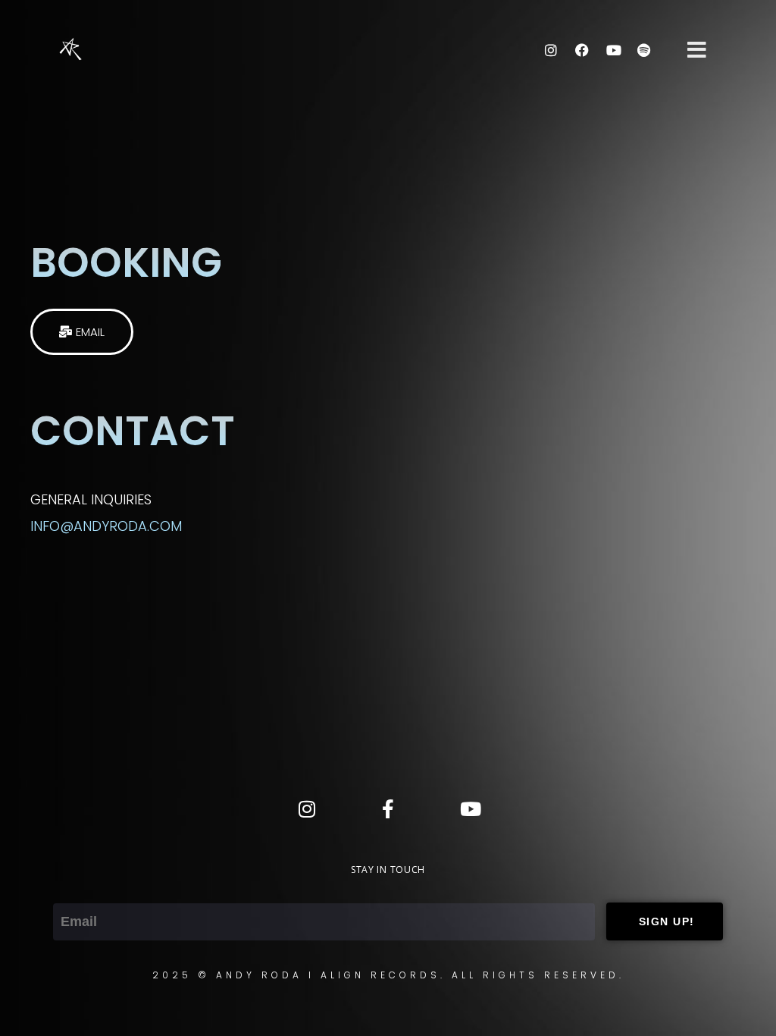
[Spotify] (644, 50)
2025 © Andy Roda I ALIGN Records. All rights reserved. (388, 975)
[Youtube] (613, 50)
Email (71, 890)
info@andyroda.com (106, 525)
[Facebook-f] (388, 808)
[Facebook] (582, 50)
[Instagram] (551, 50)
